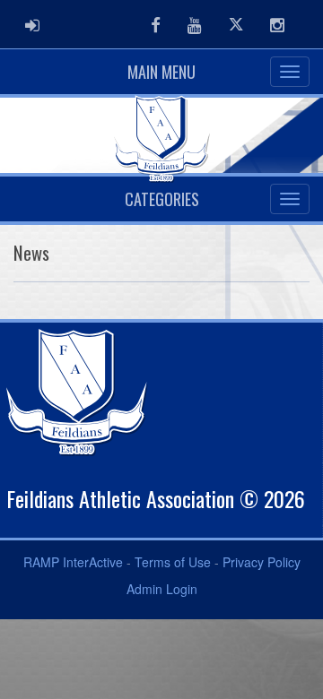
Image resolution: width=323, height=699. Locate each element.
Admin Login (162, 589)
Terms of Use (173, 562)
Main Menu (161, 71)
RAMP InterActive (73, 562)
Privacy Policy (262, 562)
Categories (162, 199)
